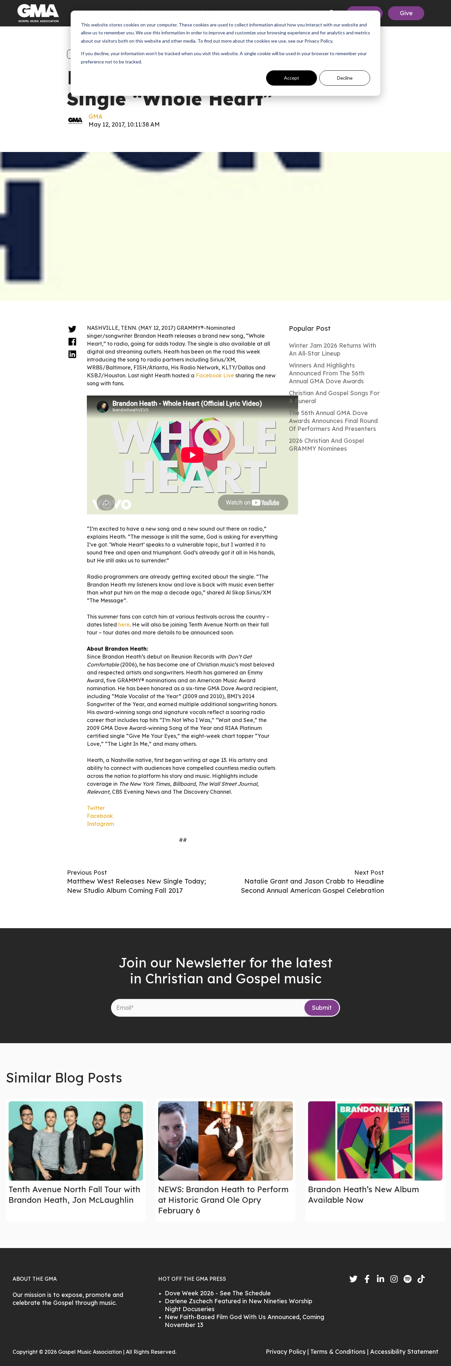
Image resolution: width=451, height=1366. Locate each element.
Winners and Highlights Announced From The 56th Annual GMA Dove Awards (326, 373)
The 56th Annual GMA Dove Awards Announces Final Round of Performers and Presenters (333, 421)
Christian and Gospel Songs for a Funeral (334, 397)
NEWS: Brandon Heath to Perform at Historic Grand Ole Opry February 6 (223, 1199)
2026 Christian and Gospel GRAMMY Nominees (326, 444)
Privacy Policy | (288, 1351)
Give (406, 13)
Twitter (96, 808)
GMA (95, 116)
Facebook (100, 816)
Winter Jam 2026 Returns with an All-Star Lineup (332, 349)
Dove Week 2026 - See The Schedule (218, 1293)
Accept (291, 78)
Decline (345, 78)
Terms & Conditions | (340, 1351)
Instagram (100, 823)
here (124, 624)
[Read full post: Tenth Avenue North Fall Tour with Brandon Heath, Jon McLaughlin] (76, 1141)
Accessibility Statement (404, 1351)
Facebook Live (215, 375)
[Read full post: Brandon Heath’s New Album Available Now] (375, 1141)
